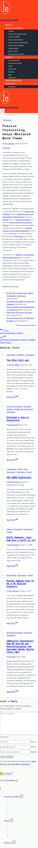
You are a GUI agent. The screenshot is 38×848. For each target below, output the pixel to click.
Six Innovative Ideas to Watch (11, 332)
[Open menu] (2, 111)
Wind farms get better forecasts (19, 313)
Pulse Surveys (12, 77)
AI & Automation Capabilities (16, 45)
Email (33, 747)
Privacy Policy (12, 86)
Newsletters (11, 71)
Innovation (11, 31)
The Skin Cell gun (17, 360)
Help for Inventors (13, 51)
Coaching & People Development (17, 34)
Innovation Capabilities (11, 796)
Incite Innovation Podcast (15, 63)
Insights (6, 820)
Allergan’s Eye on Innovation (17, 418)
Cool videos (11, 355)
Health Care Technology (23, 409)
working (5, 220)
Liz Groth (12, 657)
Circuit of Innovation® (14, 36)
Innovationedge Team (13, 80)
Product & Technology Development (18, 42)
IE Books (10, 66)
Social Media (11, 575)
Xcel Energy (19, 236)
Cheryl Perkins (14, 365)
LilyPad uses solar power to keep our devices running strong (17, 340)
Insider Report (12, 69)
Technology (6, 120)
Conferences (11, 469)
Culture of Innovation (14, 407)
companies (26, 220)
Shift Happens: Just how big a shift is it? (20, 538)
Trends (29, 472)
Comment (4, 737)
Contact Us (7, 842)
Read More (12, 397)
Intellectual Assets (13, 48)
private (18, 220)
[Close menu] (0, 788)
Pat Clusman (9, 144)
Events (10, 74)
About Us (8, 25)
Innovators (21, 355)
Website (34, 752)
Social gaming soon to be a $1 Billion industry (20, 583)
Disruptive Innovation (14, 633)
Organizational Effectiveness (16, 54)
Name (33, 742)
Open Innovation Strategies (15, 39)
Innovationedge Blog (14, 60)
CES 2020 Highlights (19, 477)
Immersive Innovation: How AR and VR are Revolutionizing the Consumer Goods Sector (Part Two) (20, 646)
